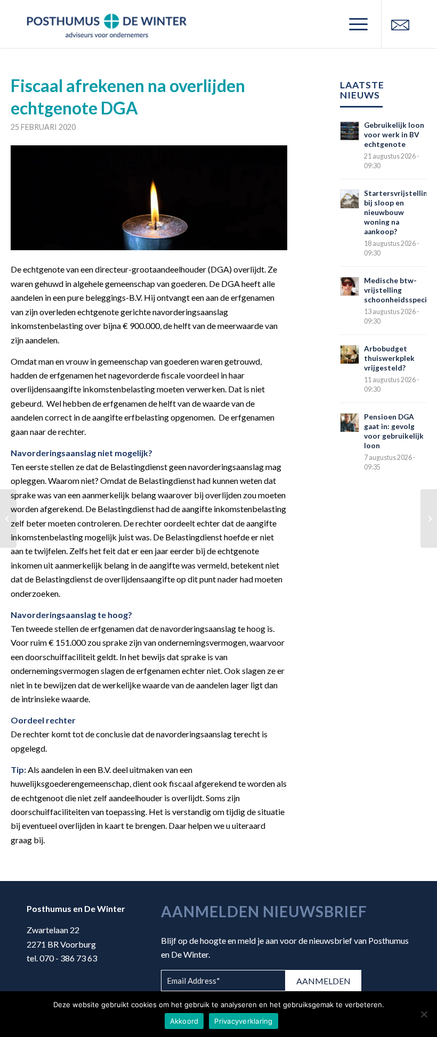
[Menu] (353, 24)
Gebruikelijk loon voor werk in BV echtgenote (394, 135)
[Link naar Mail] (400, 24)
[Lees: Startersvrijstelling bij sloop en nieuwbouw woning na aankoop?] (349, 199)
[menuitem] (353, 24)
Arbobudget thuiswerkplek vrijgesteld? (389, 358)
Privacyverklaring (243, 1021)
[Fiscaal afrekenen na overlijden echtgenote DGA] (149, 197)
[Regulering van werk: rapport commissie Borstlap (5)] (428, 518)
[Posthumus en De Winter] (107, 24)
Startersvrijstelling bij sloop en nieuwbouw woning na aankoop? (398, 212)
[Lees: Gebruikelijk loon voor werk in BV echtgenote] (349, 131)
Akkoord (184, 1021)
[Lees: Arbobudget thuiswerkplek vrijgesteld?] (349, 354)
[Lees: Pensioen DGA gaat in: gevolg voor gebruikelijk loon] (349, 422)
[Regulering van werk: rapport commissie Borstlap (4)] (8, 518)
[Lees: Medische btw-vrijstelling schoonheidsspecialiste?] (349, 286)
